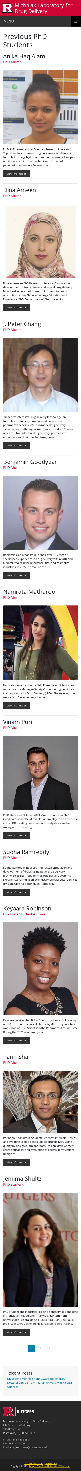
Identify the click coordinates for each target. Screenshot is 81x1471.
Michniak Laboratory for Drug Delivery (43, 8)
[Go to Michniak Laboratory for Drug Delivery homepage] (18, 1415)
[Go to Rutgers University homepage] (7, 8)
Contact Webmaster (34, 1463)
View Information (17, 173)
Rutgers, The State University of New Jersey (49, 1466)
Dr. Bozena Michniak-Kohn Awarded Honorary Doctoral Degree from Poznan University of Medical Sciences (39, 1383)
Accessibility (51, 1463)
